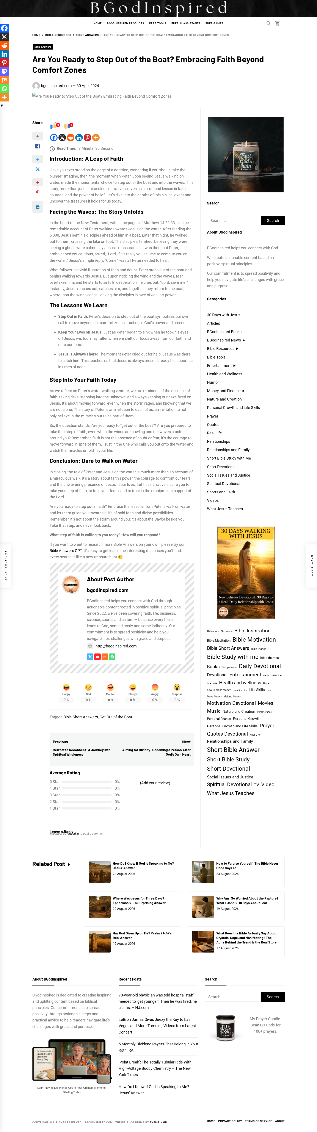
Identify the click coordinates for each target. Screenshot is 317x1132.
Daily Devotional (260, 666)
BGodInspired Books (224, 331)
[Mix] (4, 80)
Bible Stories (258, 648)
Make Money (214, 696)
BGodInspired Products (125, 23)
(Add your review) (155, 783)
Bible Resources (220, 348)
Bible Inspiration (252, 631)
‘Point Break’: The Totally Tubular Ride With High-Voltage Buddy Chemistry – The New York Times (155, 1068)
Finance (276, 675)
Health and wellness (240, 682)
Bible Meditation (219, 640)
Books (213, 666)
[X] (62, 137)
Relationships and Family (228, 449)
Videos (213, 500)
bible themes (269, 658)
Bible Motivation (254, 639)
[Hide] (1, 105)
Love (269, 690)
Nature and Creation (224, 399)
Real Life (214, 433)
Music (214, 711)
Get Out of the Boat (116, 717)
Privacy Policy (230, 1121)
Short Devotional (221, 467)
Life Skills (257, 690)
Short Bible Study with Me (229, 458)
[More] (96, 137)
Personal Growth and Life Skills (233, 407)
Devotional (217, 674)
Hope (266, 683)
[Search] (269, 23)
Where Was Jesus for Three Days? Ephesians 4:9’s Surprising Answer (139, 900)
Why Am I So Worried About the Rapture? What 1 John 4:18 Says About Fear (247, 900)
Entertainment (219, 365)
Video (268, 784)
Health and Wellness (224, 374)
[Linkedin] (79, 137)
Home (98, 23)
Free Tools (157, 23)
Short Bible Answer (233, 749)
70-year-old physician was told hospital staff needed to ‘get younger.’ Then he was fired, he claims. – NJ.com (158, 1001)
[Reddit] (70, 137)
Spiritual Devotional (223, 483)
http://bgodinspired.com (116, 646)
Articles (213, 323)
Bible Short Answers (80, 717)
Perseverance (264, 712)
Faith (266, 675)
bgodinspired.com (56, 85)
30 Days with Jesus (223, 315)
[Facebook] (54, 137)
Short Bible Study (228, 759)
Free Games (214, 23)
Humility (237, 690)
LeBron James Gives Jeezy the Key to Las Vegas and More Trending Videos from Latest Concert (157, 1025)
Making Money (232, 696)
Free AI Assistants (185, 23)
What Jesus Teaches (225, 509)
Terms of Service (258, 1121)
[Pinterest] (87, 137)
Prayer (212, 416)
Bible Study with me (232, 656)
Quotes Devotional (227, 734)
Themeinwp (158, 1122)
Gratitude (212, 683)
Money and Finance (224, 390)
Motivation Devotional (231, 703)
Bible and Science (219, 631)
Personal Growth (246, 719)
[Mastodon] (4, 71)
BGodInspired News (224, 340)
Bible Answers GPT (66, 550)
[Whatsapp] (4, 88)
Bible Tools (216, 357)
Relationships (218, 441)
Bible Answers (43, 46)
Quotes (213, 424)
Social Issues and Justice (228, 475)
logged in (73, 833)
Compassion (229, 667)
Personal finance (219, 719)
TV (256, 784)
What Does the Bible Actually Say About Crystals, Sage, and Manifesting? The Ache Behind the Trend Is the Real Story (246, 937)
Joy (245, 690)
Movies (265, 703)
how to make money (219, 690)
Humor (213, 382)
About (280, 1121)
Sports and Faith (221, 492)
